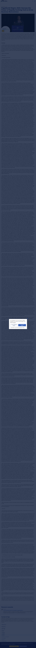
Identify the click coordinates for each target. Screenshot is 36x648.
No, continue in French (14, 325)
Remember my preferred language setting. (17, 327)
